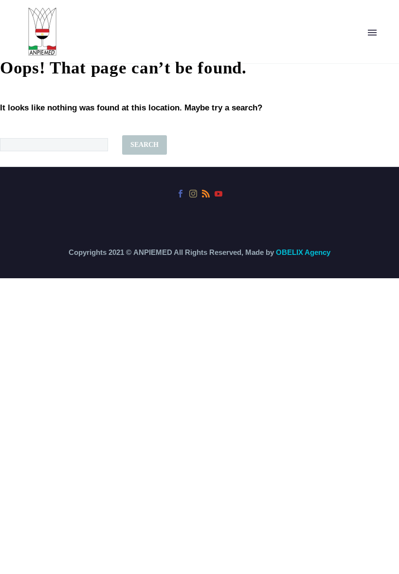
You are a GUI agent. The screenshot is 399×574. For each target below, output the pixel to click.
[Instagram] (193, 193)
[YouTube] (218, 193)
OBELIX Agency (303, 252)
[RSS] (206, 193)
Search (144, 144)
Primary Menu (372, 32)
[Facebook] (180, 193)
